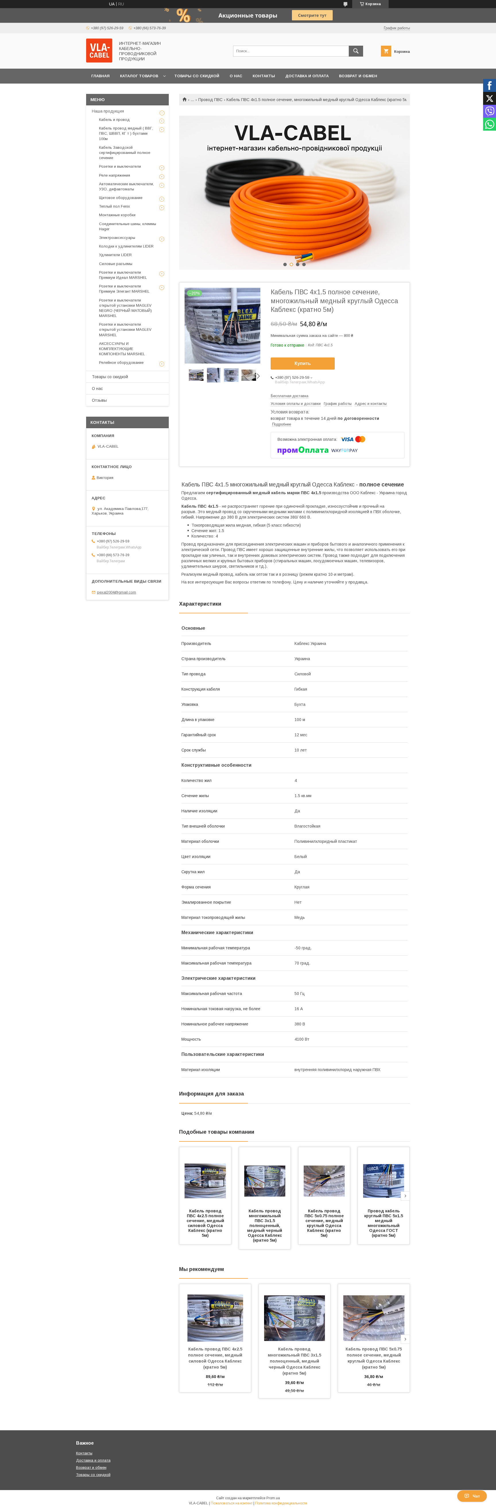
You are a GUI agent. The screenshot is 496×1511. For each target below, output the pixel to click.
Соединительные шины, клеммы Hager (127, 226)
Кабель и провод (114, 119)
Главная (100, 76)
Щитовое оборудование (120, 198)
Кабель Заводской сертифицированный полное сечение (124, 152)
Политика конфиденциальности (281, 1503)
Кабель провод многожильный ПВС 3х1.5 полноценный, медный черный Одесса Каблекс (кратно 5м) (265, 1226)
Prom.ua (273, 1498)
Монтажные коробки (117, 215)
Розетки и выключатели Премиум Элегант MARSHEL (124, 288)
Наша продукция (108, 111)
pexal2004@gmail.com (116, 592)
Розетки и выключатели (120, 166)
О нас (236, 76)
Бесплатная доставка (289, 396)
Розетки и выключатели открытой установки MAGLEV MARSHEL (125, 329)
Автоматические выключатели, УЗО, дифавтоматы (126, 186)
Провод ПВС (210, 99)
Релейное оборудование (121, 362)
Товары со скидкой (196, 76)
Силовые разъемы (115, 264)
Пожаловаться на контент (232, 1503)
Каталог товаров (139, 76)
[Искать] (356, 51)
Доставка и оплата (307, 76)
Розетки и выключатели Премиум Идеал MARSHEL (123, 275)
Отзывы (99, 400)
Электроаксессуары (117, 237)
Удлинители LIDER (115, 255)
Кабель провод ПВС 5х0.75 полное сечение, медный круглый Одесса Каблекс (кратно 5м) (325, 1223)
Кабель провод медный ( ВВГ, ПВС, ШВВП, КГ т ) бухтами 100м (126, 133)
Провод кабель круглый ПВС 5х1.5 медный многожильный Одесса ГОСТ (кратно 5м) (384, 1223)
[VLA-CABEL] (99, 61)
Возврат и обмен (358, 76)
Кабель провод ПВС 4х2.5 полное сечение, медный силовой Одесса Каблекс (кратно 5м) (206, 1223)
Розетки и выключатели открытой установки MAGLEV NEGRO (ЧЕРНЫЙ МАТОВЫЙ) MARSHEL (125, 308)
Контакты (264, 76)
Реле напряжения (114, 175)
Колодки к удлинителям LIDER (126, 246)
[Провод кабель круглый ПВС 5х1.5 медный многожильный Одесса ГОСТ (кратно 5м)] (384, 1176)
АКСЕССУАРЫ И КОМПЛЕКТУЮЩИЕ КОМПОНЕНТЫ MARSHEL (122, 348)
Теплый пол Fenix (114, 206)
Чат (476, 1496)
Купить (302, 363)
